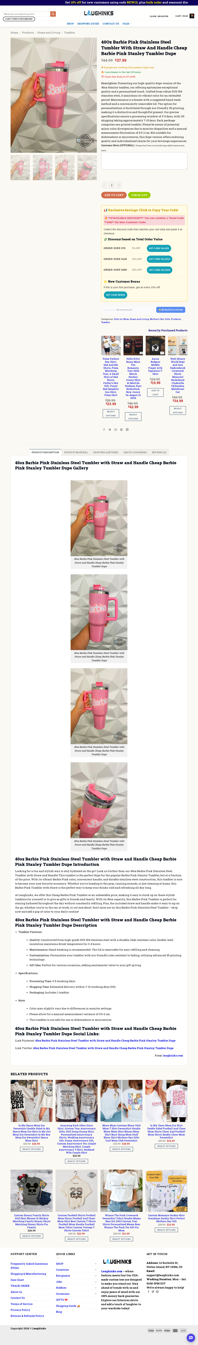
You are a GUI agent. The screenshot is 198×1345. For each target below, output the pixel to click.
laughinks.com (173, 1055)
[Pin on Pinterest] (121, 429)
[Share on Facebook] (104, 429)
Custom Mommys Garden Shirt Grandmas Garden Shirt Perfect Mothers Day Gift (166, 1218)
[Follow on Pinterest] (157, 1291)
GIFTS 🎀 (62, 1299)
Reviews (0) (159, 452)
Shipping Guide (88, 23)
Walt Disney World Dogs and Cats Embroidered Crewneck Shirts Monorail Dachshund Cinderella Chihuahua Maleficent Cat (177, 375)
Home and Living (48, 32)
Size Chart (17, 1280)
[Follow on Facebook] (148, 1291)
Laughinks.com (111, 1271)
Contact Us (111, 23)
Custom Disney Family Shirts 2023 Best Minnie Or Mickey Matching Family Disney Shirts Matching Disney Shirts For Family (31, 1221)
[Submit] (53, 14)
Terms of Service (22, 1304)
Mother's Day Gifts (160, 319)
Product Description (45, 452)
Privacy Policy (20, 1310)
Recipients (63, 1275)
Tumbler (69, 32)
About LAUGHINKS (135, 452)
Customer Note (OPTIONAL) (117, 145)
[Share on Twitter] (110, 429)
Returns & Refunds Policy (27, 1316)
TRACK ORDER (20, 1286)
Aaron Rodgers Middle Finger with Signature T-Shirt (155, 366)
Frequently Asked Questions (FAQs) (29, 1265)
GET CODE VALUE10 (159, 259)
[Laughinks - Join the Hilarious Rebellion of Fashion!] (99, 13)
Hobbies (61, 1287)
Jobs (59, 1281)
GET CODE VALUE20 (159, 270)
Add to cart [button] (155, 392)
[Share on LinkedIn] (127, 429)
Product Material (76, 452)
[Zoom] (15, 149)
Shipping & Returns (105, 452)
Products (28, 32)
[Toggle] (95, 1264)
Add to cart (113, 195)
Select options (111, 413)
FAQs (126, 23)
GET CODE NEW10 (115, 295)
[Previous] (16, 95)
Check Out (139, 195)
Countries (62, 1269)
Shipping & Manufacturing (28, 1273)
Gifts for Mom (121, 319)
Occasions (62, 1293)
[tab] (45, 452)
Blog (59, 1311)
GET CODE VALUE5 (159, 248)
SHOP (70, 23)
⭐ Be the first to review (171, 309)
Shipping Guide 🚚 (68, 1306)
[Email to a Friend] (115, 429)
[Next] (91, 95)
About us (16, 1292)
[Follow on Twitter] (152, 1291)
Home (14, 32)
